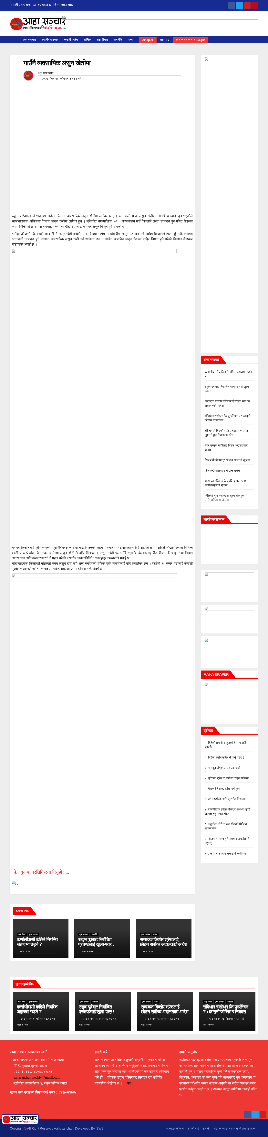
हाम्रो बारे (193, 1128)
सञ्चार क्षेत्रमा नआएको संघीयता (228, 853)
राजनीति (118, 39)
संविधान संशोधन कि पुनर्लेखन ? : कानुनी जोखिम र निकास (225, 1009)
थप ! (130, 1083)
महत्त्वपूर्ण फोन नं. (175, 1128)
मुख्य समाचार (29, 39)
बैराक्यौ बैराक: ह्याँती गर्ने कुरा (224, 788)
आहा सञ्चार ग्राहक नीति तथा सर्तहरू (234, 1128)
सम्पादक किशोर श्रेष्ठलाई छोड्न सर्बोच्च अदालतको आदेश (163, 941)
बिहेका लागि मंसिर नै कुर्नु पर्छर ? (226, 757)
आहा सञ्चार (48, 73)
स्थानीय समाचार (50, 39)
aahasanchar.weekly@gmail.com (37, 1077)
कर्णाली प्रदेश (71, 39)
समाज (155, 934)
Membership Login (190, 40)
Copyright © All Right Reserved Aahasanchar (41, 1128)
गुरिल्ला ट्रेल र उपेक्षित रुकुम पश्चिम (228, 778)
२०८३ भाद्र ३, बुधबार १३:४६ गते (99, 1018)
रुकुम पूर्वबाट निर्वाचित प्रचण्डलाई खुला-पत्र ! (96, 941)
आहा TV (165, 39)
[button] (257, 39)
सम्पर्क (206, 1128)
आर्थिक (87, 39)
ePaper (148, 40)
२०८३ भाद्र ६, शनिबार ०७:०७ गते (38, 1018)
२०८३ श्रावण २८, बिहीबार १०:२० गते (226, 1018)
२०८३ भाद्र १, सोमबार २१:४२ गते (162, 1018)
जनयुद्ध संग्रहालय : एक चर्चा (224, 767)
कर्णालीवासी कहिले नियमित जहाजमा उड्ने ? (37, 941)
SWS (100, 1128)
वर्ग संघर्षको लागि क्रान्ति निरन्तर (226, 799)
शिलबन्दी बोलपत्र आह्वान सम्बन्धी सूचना (227, 460)
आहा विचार (102, 39)
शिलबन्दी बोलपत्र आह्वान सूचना (223, 470)
